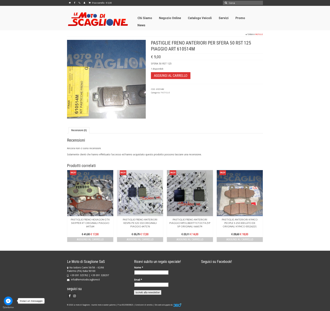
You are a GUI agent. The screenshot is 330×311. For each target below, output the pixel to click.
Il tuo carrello (101, 3)
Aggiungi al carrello (170, 76)
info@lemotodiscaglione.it (85, 279)
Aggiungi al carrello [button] (90, 239)
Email (138, 279)
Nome (138, 267)
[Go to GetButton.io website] (8, 307)
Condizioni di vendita (144, 305)
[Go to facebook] (8, 301)
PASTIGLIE (259, 34)
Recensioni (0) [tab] (79, 130)
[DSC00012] (106, 79)
